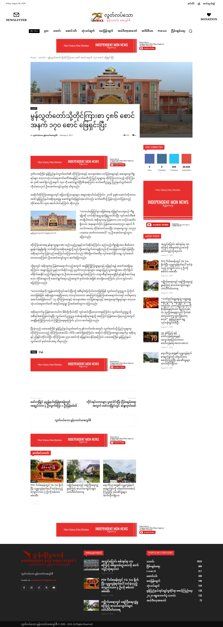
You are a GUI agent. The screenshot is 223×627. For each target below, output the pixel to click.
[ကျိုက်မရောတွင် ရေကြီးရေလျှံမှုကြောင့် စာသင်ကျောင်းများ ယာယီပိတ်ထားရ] (83, 471)
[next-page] (37, 502)
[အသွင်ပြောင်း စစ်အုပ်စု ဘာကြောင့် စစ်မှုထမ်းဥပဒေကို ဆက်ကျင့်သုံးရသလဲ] (151, 248)
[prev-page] (32, 502)
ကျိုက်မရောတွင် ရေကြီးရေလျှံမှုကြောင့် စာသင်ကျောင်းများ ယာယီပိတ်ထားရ (82, 489)
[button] (190, 31)
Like (149, 155)
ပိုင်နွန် (41, 352)
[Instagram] (31, 588)
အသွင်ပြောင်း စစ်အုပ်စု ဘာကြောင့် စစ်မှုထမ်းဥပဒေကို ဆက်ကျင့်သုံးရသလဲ (175, 248)
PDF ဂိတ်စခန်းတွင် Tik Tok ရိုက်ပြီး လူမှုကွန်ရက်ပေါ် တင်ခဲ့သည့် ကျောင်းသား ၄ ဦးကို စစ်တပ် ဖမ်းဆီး (46, 490)
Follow (161, 155)
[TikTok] (39, 588)
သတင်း (42, 57)
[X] (40, 383)
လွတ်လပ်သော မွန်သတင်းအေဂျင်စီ (45, 135)
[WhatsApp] (54, 383)
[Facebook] (33, 383)
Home (33, 57)
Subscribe (186, 155)
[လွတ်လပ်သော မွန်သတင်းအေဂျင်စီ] (43, 420)
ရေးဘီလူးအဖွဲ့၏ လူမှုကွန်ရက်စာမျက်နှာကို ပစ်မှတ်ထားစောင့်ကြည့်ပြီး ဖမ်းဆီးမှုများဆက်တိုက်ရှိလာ (119, 490)
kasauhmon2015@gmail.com (43, 580)
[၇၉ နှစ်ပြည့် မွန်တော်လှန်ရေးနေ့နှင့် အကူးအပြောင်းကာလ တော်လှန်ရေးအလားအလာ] (151, 337)
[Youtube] (54, 588)
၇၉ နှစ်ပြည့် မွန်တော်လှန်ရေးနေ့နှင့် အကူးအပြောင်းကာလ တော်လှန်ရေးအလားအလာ (174, 338)
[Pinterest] (47, 383)
